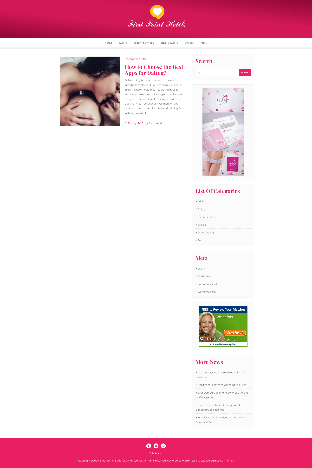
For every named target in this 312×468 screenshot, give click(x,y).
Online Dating (206, 232)
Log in (201, 268)
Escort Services (207, 217)
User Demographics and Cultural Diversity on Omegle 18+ (221, 395)
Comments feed (207, 284)
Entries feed (205, 276)
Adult (201, 201)
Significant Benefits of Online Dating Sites (222, 384)
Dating (131, 123)
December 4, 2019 (136, 58)
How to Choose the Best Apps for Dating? (154, 69)
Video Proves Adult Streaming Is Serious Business (220, 375)
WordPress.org (207, 291)
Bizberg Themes (224, 460)
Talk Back (155, 453)
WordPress (188, 460)
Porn (200, 240)
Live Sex (202, 224)
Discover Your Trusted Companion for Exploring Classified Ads (218, 407)
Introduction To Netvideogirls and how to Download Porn (220, 420)
